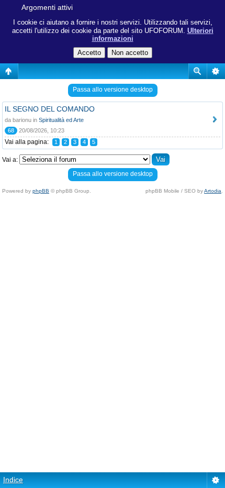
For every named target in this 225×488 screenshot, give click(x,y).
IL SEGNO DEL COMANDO (50, 109)
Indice (13, 479)
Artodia (212, 191)
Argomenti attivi (47, 7)
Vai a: (10, 159)
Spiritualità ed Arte (61, 120)
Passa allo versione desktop (113, 89)
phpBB (40, 191)
